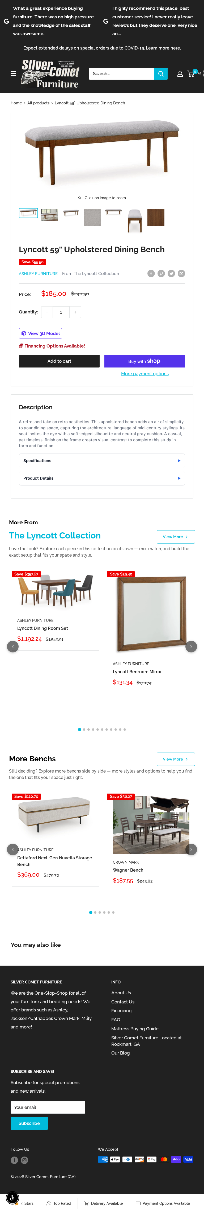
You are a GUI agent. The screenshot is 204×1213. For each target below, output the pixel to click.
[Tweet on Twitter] (171, 273)
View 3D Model (43, 333)
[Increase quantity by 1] (75, 312)
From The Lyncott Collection (90, 273)
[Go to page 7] (106, 729)
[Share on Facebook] (151, 273)
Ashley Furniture (38, 273)
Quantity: (28, 312)
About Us (121, 992)
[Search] (161, 74)
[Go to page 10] (120, 729)
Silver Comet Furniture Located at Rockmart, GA (146, 1041)
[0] (191, 74)
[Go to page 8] (111, 729)
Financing (121, 1010)
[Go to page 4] (93, 729)
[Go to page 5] (97, 729)
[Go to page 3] (88, 729)
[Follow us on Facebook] (14, 1160)
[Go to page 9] (115, 729)
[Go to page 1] (79, 729)
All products (38, 103)
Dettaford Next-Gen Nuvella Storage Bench (54, 861)
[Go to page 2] (84, 729)
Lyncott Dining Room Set (42, 628)
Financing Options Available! (54, 346)
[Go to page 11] (125, 729)
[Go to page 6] (102, 729)
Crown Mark (126, 862)
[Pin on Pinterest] (161, 273)
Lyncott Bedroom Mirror (137, 671)
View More (173, 536)
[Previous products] (13, 646)
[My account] (180, 74)
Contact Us (122, 1001)
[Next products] (191, 646)
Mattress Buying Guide (135, 1028)
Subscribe (29, 1123)
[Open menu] (13, 73)
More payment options (145, 373)
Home (16, 103)
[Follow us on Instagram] (24, 1160)
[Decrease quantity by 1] (47, 312)
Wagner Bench (128, 870)
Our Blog (120, 1053)
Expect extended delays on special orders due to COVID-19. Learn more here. (102, 48)
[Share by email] (181, 273)
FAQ (115, 1019)
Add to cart (59, 361)
